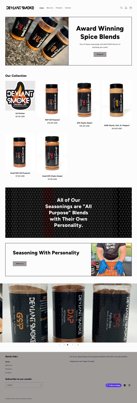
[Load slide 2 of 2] (67, 344)
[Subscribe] (40, 385)
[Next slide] (72, 345)
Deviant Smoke (14, 398)
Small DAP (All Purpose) (20, 173)
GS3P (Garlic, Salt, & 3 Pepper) (116, 125)
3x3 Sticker (20, 113)
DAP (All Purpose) (52, 120)
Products (8, 369)
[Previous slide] (59, 345)
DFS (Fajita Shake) (84, 123)
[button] (121, 8)
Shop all (100, 54)
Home (7, 362)
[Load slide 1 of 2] (64, 344)
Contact (8, 373)
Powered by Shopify (26, 398)
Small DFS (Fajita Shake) (52, 176)
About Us (19, 264)
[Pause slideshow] (77, 345)
